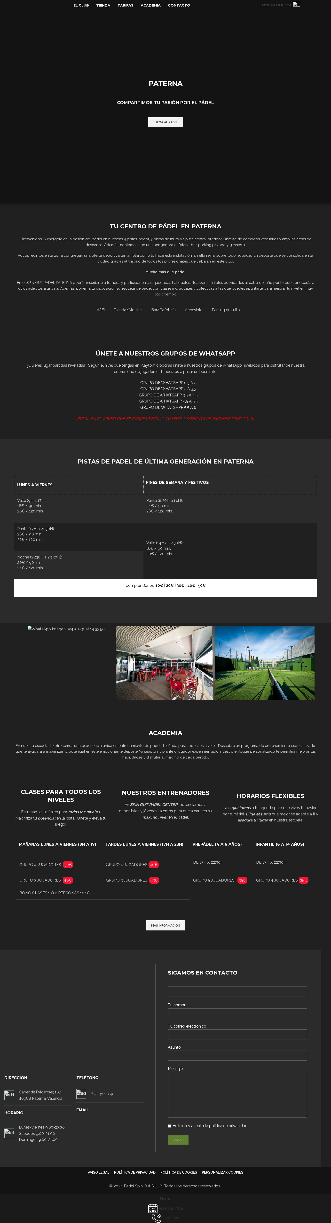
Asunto (174, 1047)
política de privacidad (228, 1125)
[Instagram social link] (314, 5)
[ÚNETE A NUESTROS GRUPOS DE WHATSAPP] (165, 340)
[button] (21, 663)
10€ (159, 585)
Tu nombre (178, 1005)
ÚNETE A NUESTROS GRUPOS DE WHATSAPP (165, 353)
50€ (202, 585)
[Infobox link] (37, 1095)
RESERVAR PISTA (276, 5)
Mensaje (175, 1068)
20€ (170, 585)
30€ (180, 585)
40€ (191, 585)
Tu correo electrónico (187, 1026)
